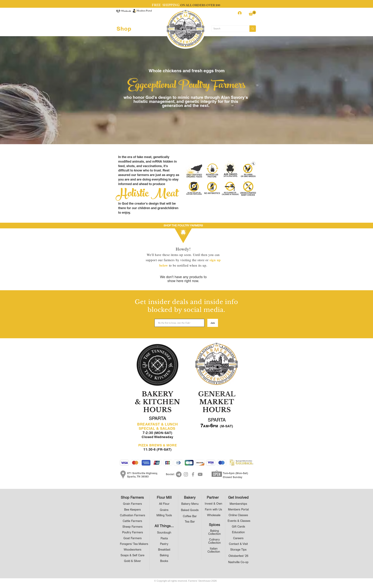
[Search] (252, 28)
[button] (252, 13)
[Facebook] (193, 474)
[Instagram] (186, 474)
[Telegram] (179, 474)
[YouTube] (200, 474)
